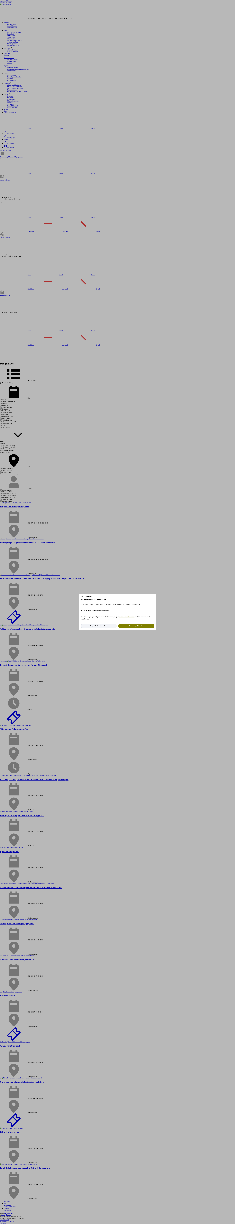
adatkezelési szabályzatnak (126, 617)
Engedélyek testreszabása (98, 626)
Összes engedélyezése (136, 626)
